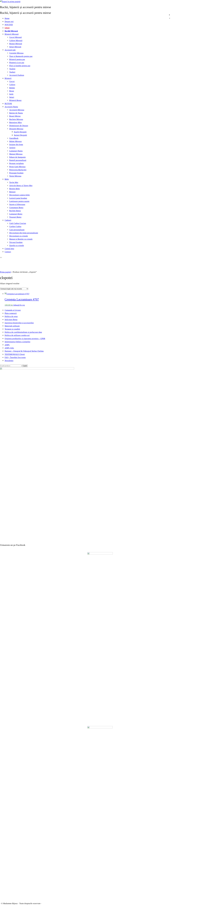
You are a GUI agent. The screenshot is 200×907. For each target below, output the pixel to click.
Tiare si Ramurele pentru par (21, 56)
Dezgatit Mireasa (16, 129)
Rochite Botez (15, 211)
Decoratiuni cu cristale (18, 236)
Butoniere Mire (15, 122)
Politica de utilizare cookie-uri (17, 335)
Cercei (12, 81)
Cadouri (8, 220)
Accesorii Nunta (11, 107)
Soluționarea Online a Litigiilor (17, 342)
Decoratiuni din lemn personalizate (23, 233)
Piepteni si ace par (16, 62)
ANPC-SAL (9, 348)
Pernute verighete (16, 163)
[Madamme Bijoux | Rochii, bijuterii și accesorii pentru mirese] (10, 1)
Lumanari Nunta (16, 151)
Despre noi (9, 21)
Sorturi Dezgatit (20, 135)
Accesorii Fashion (16, 75)
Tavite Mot (13, 182)
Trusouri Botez (15, 217)
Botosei (12, 192)
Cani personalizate (17, 230)
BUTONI (8, 103)
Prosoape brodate (16, 173)
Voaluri (12, 72)
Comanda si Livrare (13, 310)
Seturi (11, 97)
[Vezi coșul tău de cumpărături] (198, 14)
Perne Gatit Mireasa (17, 167)
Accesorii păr (10, 50)
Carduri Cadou (15, 226)
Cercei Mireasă (15, 37)
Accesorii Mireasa (16, 110)
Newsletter (9, 360)
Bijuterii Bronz (15, 100)
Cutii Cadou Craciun (17, 223)
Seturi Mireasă (15, 47)
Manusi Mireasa (15, 154)
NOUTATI (9, 25)
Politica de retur (11, 316)
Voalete (12, 69)
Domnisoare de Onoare (18, 126)
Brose (11, 91)
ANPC (7, 345)
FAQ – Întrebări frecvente (15, 357)
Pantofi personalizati (17, 160)
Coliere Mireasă (15, 40)
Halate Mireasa (15, 141)
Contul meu (9, 249)
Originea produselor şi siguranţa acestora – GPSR (25, 338)
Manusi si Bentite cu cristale (21, 239)
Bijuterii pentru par (17, 59)
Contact (8, 252)
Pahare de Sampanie (17, 157)
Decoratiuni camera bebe (19, 195)
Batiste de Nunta (16, 113)
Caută (25, 366)
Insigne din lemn (16, 144)
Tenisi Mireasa (15, 176)
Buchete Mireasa (16, 119)
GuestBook (13, 138)
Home (7, 18)
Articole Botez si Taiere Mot (20, 185)
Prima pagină (5, 272)
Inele (11, 94)
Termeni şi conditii (12, 329)
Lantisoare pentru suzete (19, 201)
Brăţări (12, 88)
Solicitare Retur (11, 319)
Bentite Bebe (14, 189)
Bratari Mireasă (15, 44)
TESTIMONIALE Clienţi (15, 354)
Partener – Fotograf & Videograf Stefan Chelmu (24, 351)
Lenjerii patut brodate (18, 198)
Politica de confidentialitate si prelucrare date (23, 332)
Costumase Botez (16, 207)
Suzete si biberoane (17, 204)
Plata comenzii (11, 313)
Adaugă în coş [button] (19, 305)
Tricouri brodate (16, 242)
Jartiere (12, 148)
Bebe (7, 179)
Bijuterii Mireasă (12, 34)
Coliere (12, 84)
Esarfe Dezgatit (20, 132)
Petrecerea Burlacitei (17, 170)
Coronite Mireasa (16, 53)
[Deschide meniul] (1, 257)
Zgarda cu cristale (16, 245)
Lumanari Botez (15, 214)
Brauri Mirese (15, 116)
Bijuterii (8, 78)
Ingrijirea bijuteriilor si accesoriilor (19, 323)
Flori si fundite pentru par (19, 66)
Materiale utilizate (12, 326)
